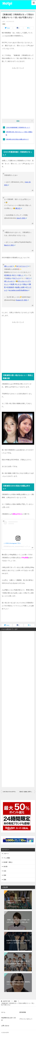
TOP (6, 1001)
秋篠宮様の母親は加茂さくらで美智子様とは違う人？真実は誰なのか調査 (18, 942)
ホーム (3, 1012)
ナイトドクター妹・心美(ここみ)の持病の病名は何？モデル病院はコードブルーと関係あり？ (18, 900)
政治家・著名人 (8, 862)
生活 (5, 871)
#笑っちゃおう (9, 281)
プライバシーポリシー (25, 1019)
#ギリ (14, 275)
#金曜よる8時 (20, 287)
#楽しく (21, 275)
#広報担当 (7, 275)
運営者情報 (22, 1012)
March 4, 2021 (9, 245)
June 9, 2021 (21, 218)
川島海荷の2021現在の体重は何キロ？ (17, 139)
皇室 (5, 875)
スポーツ (6, 853)
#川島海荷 (10, 287)
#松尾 (12, 284)
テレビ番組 (7, 858)
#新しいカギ (8, 266)
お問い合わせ (5, 1025)
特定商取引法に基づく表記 (8, 1019)
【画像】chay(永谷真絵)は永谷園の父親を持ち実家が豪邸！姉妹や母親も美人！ (18, 921)
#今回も (8, 278)
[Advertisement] (18, 91)
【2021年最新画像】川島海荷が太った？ (18, 127)
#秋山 (25, 284)
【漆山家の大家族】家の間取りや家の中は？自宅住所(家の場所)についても (18, 962)
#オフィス (16, 278)
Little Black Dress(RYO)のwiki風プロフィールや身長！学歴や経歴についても (10, 791)
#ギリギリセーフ (22, 266)
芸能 (4, 24)
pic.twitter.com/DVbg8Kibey (18, 290)
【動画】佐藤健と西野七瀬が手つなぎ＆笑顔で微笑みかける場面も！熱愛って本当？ (27, 791)
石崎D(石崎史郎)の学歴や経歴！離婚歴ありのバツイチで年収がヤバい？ (18, 983)
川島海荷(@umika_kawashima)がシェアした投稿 (18, 546)
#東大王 (18, 208)
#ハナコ (18, 284)
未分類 (5, 866)
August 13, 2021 (21, 300)
